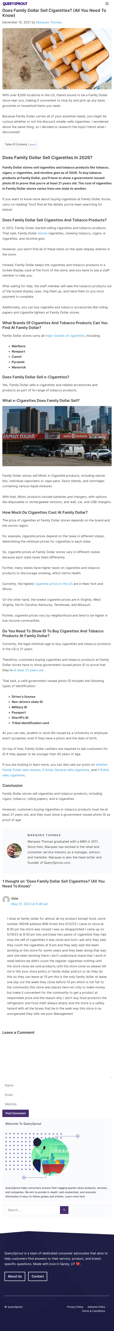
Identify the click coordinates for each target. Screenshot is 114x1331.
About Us (15, 1276)
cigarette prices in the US (54, 584)
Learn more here (74, 1196)
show (32, 144)
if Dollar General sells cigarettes (65, 770)
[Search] (64, 1210)
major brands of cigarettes (65, 335)
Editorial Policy (96, 1306)
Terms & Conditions (93, 1311)
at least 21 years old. (29, 670)
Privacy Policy (75, 1306)
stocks (43, 233)
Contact (38, 1276)
